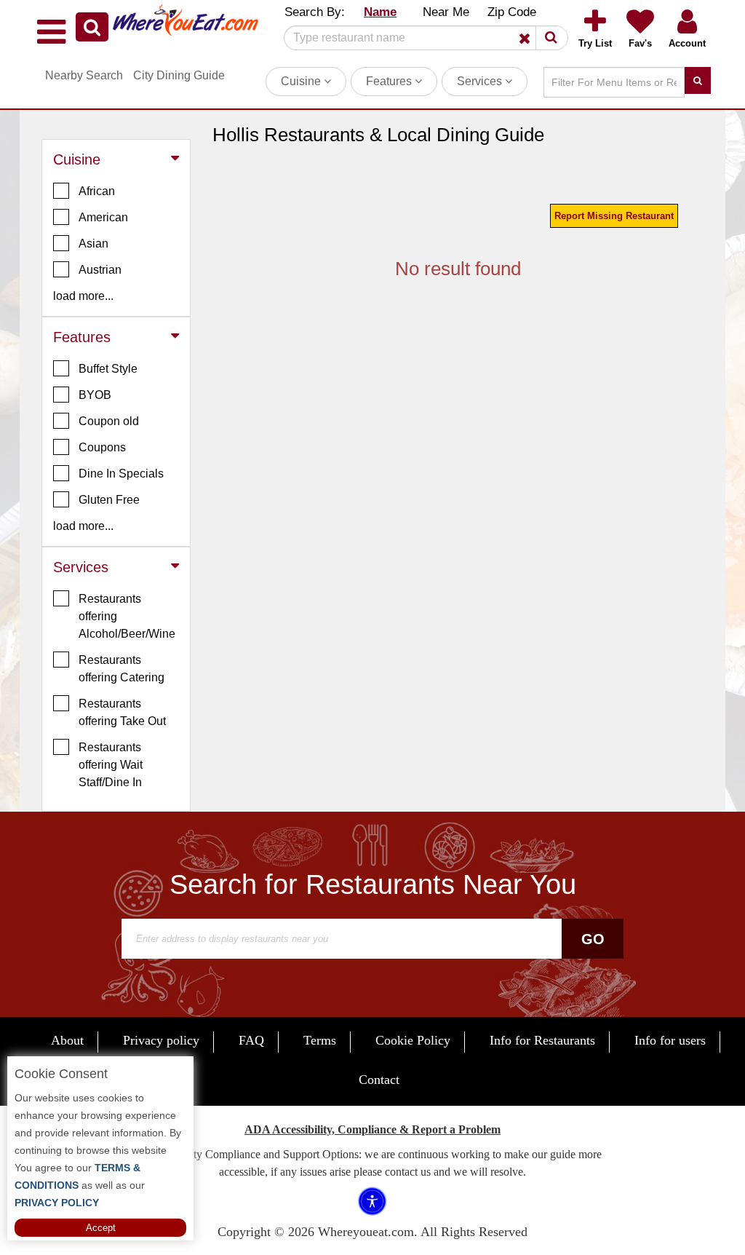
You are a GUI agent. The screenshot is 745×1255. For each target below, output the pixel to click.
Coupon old (109, 421)
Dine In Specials (121, 473)
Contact (379, 1079)
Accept (101, 1227)
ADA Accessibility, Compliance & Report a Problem (372, 1129)
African (97, 191)
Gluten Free (109, 500)
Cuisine (302, 81)
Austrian (100, 270)
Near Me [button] (446, 12)
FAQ (251, 1040)
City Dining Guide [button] (179, 75)
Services (481, 81)
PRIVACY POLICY (57, 1202)
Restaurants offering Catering (121, 669)
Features (390, 81)
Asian (93, 243)
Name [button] (380, 12)
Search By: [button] (314, 12)
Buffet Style (108, 369)
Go (593, 939)
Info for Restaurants (542, 1040)
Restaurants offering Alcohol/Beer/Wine (127, 616)
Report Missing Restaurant (614, 215)
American (103, 217)
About (67, 1040)
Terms (319, 1040)
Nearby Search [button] (84, 75)
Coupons (102, 447)
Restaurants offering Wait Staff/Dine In (111, 764)
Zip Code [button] (511, 12)
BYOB (95, 395)
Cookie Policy (412, 1040)
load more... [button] (83, 296)
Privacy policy (161, 1040)
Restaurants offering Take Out (122, 712)
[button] (92, 26)
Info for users (670, 1040)
